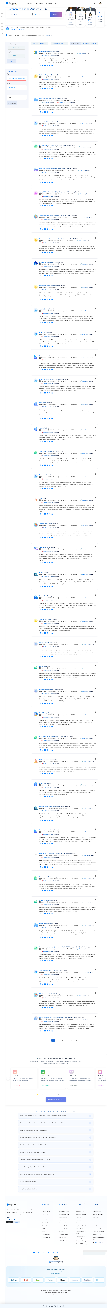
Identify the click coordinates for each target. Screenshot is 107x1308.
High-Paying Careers (81, 22)
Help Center (45, 1214)
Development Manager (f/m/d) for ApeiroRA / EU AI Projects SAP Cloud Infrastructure (65, 947)
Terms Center (45, 1223)
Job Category (12, 44)
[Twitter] (10, 1219)
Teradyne (43, 123)
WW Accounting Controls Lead (48, 760)
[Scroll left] (8, 1078)
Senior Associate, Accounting (48, 643)
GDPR (43, 1231)
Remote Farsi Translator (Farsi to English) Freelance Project (57, 853)
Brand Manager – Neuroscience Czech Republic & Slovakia (57, 145)
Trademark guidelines (65, 1290)
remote (76, 855)
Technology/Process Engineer (48, 619)
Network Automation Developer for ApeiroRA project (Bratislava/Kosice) (61, 1017)
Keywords (9, 74)
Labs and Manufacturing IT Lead (49, 830)
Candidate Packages (64, 1214)
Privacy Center (45, 1226)
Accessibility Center (47, 1220)
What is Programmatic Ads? (98, 1238)
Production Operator (45, 403)
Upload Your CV (100, 17)
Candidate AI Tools (64, 1211)
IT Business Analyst (45, 783)
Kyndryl (43, 644)
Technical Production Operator (48, 524)
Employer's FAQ (97, 1229)
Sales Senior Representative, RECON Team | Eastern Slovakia (58, 215)
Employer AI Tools (80, 1211)
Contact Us (96, 1226)
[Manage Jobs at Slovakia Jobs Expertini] (63, 1306)
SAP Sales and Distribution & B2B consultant (53, 970)
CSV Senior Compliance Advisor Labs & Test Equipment (56, 736)
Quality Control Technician (47, 309)
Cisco (42, 53)
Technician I (42, 498)
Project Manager (44, 572)
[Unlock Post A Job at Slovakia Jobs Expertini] (61, 1306)
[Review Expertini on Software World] (99, 1280)
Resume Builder (63, 1217)
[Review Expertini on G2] (25, 1280)
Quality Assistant (44, 428)
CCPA (43, 1229)
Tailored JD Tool (80, 1229)
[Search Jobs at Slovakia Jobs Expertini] (49, 1306)
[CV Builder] (2, 26)
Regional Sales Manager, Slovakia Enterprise (53, 98)
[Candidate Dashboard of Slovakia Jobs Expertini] (46, 1306)
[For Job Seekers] (2, 19)
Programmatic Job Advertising (80, 1237)
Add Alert (13, 103)
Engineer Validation (45, 356)
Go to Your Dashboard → (55, 1099)
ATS (56, 3)
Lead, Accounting (44, 666)
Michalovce (53, 264)
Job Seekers (39, 3)
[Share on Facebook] (12, 29)
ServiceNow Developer (46, 596)
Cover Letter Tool (63, 1223)
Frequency (10, 93)
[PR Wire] (2, 33)
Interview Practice (63, 1226)
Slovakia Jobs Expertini (13, 1210)
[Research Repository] (2, 29)
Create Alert (75, 43)
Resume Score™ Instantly (90, 22)
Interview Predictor (64, 1229)
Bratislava (50, 77)
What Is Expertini (97, 1211)
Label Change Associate (46, 713)
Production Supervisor (46, 332)
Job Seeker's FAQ (63, 1240)
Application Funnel (81, 1226)
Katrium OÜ (44, 855)
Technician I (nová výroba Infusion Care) (51, 451)
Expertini (96, 1204)
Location (9, 83)
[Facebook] (7, 1219)
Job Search (30, 3)
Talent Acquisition (80, 1223)
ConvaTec (43, 264)
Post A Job (78, 1217)
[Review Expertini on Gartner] (13, 1280)
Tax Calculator (62, 1237)
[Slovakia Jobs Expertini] (13, 3)
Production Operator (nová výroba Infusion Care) (54, 379)
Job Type (10, 52)
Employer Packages (81, 1214)
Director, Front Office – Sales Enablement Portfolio (54, 807)
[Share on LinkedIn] (17, 29)
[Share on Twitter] (14, 29)
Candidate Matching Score (81, 1232)
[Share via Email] (21, 29)
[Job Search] (95, 3)
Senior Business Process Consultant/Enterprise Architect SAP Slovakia (60, 239)
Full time (70, 53)
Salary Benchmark (63, 1234)
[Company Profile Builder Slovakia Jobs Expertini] (58, 1306)
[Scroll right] (103, 1078)
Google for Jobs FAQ (98, 1232)
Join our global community (71, 22)
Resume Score (62, 1220)
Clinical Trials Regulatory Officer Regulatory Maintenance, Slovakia (59, 192)
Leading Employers (80, 18)
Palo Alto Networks (46, 100)
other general (59, 53)
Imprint (94, 1223)
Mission (95, 1220)
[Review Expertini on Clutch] (62, 1280)
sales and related (64, 855)
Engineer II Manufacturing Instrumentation (52, 286)
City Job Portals (46, 1237)
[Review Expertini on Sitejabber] (87, 1280)
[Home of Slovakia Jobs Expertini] (44, 1306)
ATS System (79, 1220)
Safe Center (45, 1217)
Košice (55, 217)
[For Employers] (2, 23)
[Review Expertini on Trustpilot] (38, 1280)
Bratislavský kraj (53, 644)
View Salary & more (83, 53)
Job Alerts (61, 1232)
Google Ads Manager (81, 1241)
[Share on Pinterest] (19, 29)
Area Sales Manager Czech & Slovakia (51, 122)
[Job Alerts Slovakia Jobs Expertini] (52, 1306)
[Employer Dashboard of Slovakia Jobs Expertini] (55, 1306)
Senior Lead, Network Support (48, 924)
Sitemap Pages (46, 1234)
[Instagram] (12, 1219)
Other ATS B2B (97, 1234)
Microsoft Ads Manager (82, 1244)
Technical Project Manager (47, 547)
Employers (49, 3)
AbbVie (43, 147)
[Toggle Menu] (2, 9)
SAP (42, 241)
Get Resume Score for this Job (51, 56)
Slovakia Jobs (53, 1263)
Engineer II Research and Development (51, 262)
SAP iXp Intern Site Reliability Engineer (51, 994)
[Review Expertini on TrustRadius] (75, 1280)
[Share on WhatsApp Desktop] (24, 29)
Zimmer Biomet (45, 217)
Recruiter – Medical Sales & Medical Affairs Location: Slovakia (58, 169)
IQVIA (43, 170)
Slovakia (50, 53)
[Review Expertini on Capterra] (50, 1280)
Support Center (46, 1211)
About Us (95, 1217)
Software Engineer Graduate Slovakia (50, 51)
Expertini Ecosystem (98, 1214)
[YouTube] (14, 1219)
